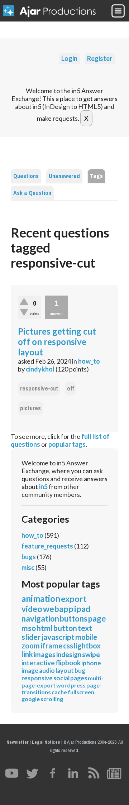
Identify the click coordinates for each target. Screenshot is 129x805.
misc (28, 567)
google (31, 698)
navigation (40, 618)
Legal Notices (46, 742)
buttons (73, 618)
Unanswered (64, 176)
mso (29, 627)
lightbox (87, 645)
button (65, 627)
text (85, 627)
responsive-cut (39, 388)
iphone (91, 663)
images (45, 654)
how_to (89, 361)
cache (59, 692)
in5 (43, 486)
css (68, 645)
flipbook (68, 662)
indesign (68, 654)
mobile (86, 637)
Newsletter (17, 742)
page (97, 618)
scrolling (51, 698)
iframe (51, 645)
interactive (38, 662)
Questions (26, 176)
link (27, 654)
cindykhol (40, 369)
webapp (58, 609)
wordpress (71, 685)
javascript (58, 636)
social (61, 678)
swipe (91, 654)
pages (78, 678)
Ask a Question (32, 192)
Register (99, 58)
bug (80, 670)
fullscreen (81, 692)
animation (41, 598)
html (45, 627)
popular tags (67, 444)
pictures (30, 408)
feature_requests (47, 546)
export (74, 599)
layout (65, 670)
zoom (31, 645)
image (30, 670)
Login (69, 58)
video (32, 609)
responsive (37, 678)
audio (47, 670)
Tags (96, 176)
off (70, 388)
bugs (29, 557)
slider (31, 636)
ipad (82, 609)
